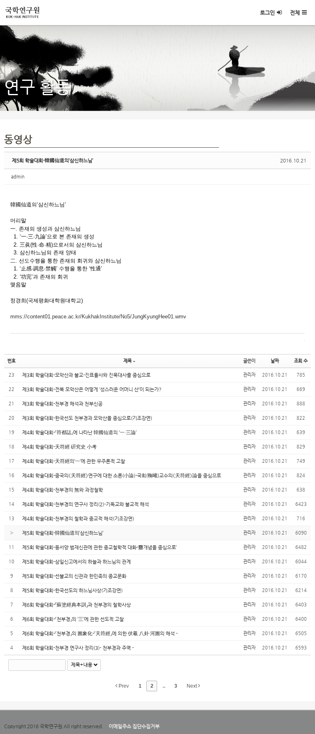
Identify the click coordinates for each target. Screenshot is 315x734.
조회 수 (301, 361)
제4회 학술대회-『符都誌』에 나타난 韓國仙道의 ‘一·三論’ (79, 432)
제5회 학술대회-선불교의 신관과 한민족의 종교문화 (74, 576)
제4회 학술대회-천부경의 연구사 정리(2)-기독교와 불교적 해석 (85, 504)
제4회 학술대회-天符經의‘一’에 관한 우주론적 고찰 (73, 461)
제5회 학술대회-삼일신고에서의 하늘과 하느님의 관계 (76, 562)
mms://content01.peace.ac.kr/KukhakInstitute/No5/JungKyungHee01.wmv (98, 316)
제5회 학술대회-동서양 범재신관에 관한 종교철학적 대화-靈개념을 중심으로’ (99, 547)
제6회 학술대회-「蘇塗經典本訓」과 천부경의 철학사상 (76, 605)
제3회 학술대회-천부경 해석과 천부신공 (62, 404)
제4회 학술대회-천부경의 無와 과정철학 (62, 490)
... (163, 686)
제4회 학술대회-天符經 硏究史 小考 (59, 447)
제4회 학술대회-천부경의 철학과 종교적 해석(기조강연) (78, 518)
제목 (127, 361)
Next (192, 686)
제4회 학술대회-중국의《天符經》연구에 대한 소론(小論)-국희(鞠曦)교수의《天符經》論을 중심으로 (121, 475)
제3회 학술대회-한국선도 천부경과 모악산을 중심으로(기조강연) (87, 418)
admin (18, 176)
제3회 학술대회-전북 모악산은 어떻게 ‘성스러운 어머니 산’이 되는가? (92, 389)
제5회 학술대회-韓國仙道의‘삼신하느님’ (52, 160)
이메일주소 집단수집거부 (134, 726)
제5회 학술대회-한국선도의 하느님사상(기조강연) (72, 590)
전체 (295, 12)
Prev (123, 686)
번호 (11, 361)
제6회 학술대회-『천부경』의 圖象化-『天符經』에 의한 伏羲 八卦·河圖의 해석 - (100, 633)
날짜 (275, 361)
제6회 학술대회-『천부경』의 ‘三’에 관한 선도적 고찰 (73, 619)
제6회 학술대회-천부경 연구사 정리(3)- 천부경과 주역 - (78, 648)
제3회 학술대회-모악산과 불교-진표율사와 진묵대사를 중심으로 (86, 375)
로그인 (267, 12)
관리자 (249, 374)
